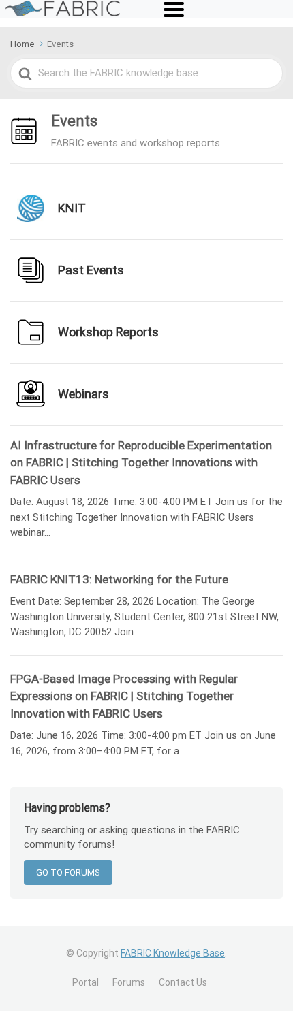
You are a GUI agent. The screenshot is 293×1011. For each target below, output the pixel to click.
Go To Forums (68, 872)
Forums (128, 982)
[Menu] (174, 9)
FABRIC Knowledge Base (173, 953)
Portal (85, 982)
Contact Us (183, 982)
